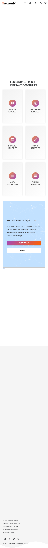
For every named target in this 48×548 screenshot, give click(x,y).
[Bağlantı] (9, 3)
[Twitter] (14, 539)
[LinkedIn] (5, 539)
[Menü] (25, 3)
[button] (41, 3)
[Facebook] (18, 539)
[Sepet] (45, 3)
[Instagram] (9, 539)
